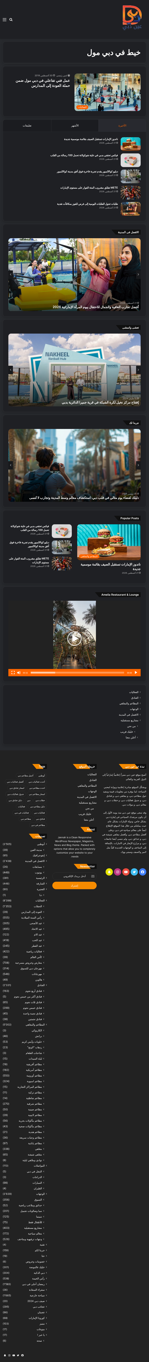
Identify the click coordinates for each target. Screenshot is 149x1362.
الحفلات (38, 906)
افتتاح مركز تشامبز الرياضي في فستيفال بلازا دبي (106, 402)
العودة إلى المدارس (31, 911)
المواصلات (39, 1165)
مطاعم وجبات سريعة (30, 1137)
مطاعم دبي (26, 818)
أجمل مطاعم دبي (25, 775)
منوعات (41, 1329)
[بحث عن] (11, 21)
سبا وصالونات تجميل (31, 1210)
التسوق (38, 1199)
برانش (38, 1036)
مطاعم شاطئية (34, 1098)
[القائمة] (4, 21)
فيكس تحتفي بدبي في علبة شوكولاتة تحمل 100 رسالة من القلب (84, 155)
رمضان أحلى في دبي (33, 1284)
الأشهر (75, 125)
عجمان (41, 1312)
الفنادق (134, 697)
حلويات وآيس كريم (32, 1041)
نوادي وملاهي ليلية (32, 1160)
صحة (39, 1340)
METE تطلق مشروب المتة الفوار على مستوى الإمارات (89, 187)
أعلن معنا (131, 737)
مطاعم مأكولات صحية (30, 1126)
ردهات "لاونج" (34, 1047)
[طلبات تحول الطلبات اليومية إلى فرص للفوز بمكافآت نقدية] (131, 209)
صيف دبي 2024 (36, 1301)
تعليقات (27, 125)
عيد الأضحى (36, 923)
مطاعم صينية (35, 1109)
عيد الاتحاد (36, 928)
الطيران (38, 1188)
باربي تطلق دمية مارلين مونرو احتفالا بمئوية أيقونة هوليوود (100, 307)
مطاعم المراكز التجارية (29, 1086)
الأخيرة (122, 125)
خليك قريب (126, 731)
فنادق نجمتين (35, 1019)
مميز (42, 1323)
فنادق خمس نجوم (32, 1007)
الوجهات (134, 709)
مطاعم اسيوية (34, 1081)
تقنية (42, 1244)
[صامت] (19, 672)
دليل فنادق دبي (15, 800)
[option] (74, 274)
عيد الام (38, 934)
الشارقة (40, 883)
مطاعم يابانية (35, 1143)
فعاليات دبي (39, 812)
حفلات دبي (40, 800)
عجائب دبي (39, 1306)
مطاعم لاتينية (35, 1114)
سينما (39, 1216)
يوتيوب (38, 872)
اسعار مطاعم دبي (37, 794)
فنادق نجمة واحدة (32, 1013)
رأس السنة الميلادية (31, 917)
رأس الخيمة (38, 1278)
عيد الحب (37, 940)
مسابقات (37, 866)
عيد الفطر (37, 945)
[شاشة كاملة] (13, 672)
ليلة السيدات (35, 1058)
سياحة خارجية (37, 1295)
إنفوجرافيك (39, 855)
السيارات (37, 1182)
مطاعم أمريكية (34, 1069)
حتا (43, 1255)
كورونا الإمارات (37, 1318)
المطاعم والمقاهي (128, 703)
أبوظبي (41, 775)
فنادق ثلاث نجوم (33, 1002)
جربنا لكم (40, 1250)
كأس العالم (36, 957)
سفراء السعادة (37, 1289)
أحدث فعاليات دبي (37, 781)
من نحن (131, 726)
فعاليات (21, 806)
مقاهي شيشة (35, 1154)
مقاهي (38, 1148)
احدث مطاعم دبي (37, 788)
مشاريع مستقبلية (129, 720)
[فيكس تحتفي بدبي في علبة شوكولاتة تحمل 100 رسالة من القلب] (131, 160)
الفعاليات (133, 692)
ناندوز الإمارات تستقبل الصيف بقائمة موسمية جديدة (91, 138)
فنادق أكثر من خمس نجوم (28, 996)
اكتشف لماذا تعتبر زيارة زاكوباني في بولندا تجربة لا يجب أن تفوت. (95, 498)
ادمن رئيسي (61, 75)
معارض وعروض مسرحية (28, 962)
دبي (28, 800)
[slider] (77, 673)
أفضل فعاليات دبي (15, 781)
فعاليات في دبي (22, 812)
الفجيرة (41, 889)
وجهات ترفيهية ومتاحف (29, 1239)
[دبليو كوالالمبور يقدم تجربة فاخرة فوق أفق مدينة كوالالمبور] (131, 176)
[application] (74, 638)
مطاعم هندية (35, 1131)
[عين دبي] (131, 19)
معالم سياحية (35, 1233)
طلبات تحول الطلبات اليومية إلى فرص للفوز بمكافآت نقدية (87, 203)
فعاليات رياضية (34, 951)
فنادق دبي (40, 818)
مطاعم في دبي (38, 825)
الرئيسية (40, 877)
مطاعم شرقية (34, 1103)
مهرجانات (37, 973)
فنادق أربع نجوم (33, 990)
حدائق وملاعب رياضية (30, 1205)
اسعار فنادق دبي (16, 788)
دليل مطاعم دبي (37, 806)
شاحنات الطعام (34, 1052)
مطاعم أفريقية (34, 1064)
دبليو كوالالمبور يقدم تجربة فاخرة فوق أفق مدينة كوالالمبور (87, 171)
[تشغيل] (136, 672)
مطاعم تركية (35, 1092)
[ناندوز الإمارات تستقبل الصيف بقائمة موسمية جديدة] (131, 144)
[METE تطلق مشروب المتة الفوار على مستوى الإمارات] (131, 192)
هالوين (38, 979)
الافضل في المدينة (128, 714)
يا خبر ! (41, 1334)
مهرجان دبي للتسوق (31, 968)
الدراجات (37, 1177)
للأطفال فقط (35, 1222)
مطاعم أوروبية (34, 1075)
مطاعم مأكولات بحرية (30, 1120)
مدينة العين (36, 849)
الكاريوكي (37, 1030)
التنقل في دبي (34, 1171)
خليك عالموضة (37, 1267)
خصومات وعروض (35, 1261)
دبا (40, 894)
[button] (74, 638)
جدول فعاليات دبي (15, 794)
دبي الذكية (39, 1272)
